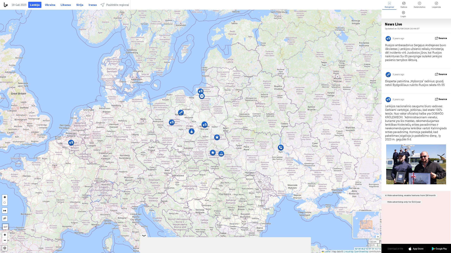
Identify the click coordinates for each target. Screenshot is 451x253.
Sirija (79, 5)
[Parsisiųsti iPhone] (416, 249)
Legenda (436, 7)
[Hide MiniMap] (377, 236)
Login (403, 16)
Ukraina (50, 5)
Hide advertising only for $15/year (404, 202)
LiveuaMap (349, 251)
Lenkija (35, 5)
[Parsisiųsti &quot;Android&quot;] (439, 249)
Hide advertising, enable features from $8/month (411, 195)
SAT (5, 226)
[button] (201, 96)
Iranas (93, 5)
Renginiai (389, 7)
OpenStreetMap (361, 251)
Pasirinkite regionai (117, 5)
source (442, 38)
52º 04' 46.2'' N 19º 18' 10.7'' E (368, 248)
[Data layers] (4, 248)
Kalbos (404, 7)
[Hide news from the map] (4, 218)
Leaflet (327, 251)
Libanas (66, 5)
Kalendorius (419, 7)
